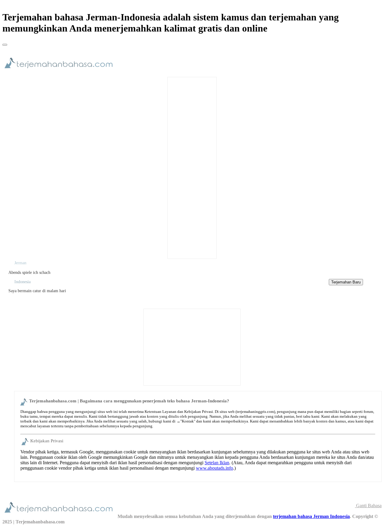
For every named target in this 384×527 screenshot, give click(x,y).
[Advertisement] (192, 167)
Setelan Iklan (217, 462)
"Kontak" (187, 421)
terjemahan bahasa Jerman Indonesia (311, 516)
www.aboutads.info (214, 468)
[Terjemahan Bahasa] (60, 71)
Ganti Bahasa (368, 505)
